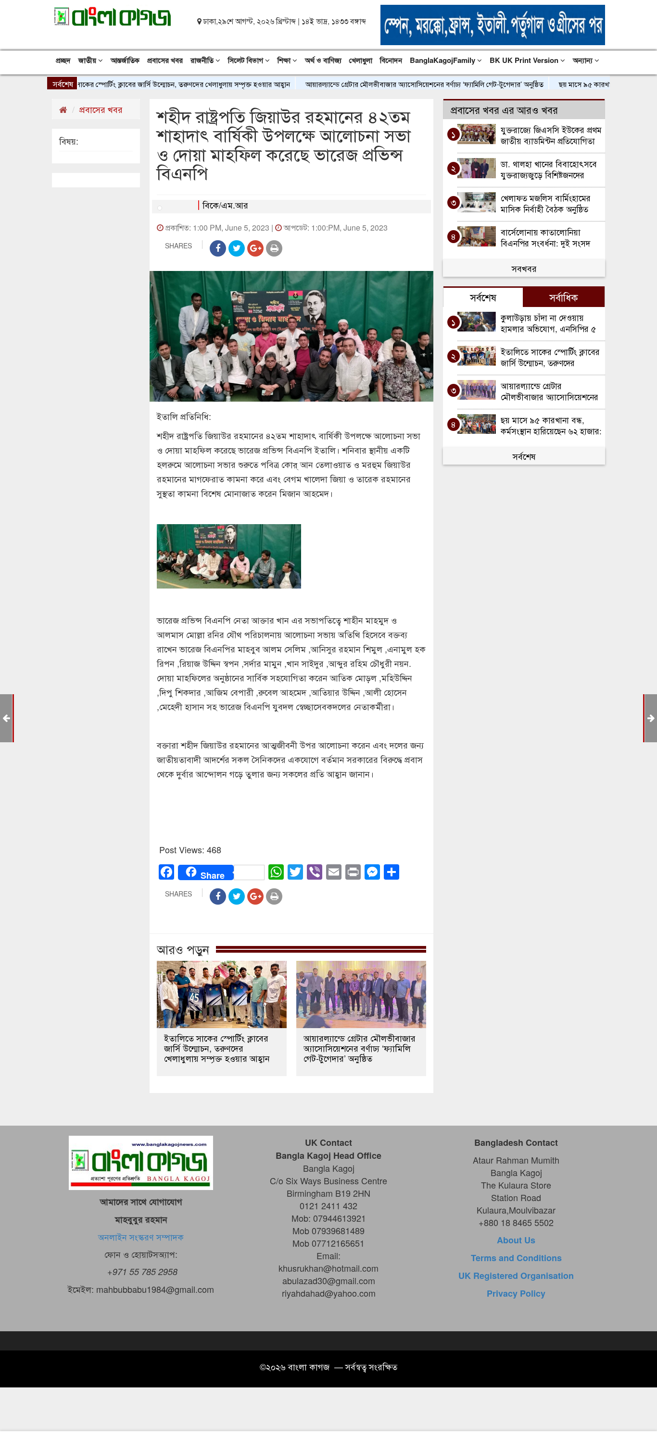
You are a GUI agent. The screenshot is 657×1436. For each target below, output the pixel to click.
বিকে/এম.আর (225, 204)
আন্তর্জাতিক (125, 60)
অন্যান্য (583, 60)
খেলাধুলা (360, 60)
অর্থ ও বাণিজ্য (323, 60)
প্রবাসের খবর (165, 60)
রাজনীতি (202, 60)
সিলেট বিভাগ (246, 60)
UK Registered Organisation (516, 1275)
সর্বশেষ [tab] (483, 297)
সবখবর (524, 268)
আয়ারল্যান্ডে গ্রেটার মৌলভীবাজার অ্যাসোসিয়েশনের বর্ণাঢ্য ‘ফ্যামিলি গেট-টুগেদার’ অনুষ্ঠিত (397, 84)
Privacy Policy (516, 1293)
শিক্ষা (285, 60)
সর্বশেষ (524, 456)
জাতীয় (88, 60)
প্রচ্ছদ (63, 60)
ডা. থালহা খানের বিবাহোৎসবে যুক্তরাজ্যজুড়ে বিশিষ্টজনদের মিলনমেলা (549, 169)
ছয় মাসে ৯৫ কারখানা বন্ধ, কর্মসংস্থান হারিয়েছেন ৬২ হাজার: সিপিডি (551, 425)
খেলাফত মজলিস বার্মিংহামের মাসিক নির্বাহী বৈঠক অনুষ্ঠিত (546, 203)
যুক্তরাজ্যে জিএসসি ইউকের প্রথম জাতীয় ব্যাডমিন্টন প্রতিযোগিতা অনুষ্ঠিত (551, 135)
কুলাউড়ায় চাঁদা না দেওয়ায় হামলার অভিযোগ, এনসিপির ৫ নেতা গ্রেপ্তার (548, 322)
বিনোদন (391, 60)
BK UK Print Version (525, 60)
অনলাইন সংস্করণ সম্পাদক (141, 1236)
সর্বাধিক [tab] (563, 297)
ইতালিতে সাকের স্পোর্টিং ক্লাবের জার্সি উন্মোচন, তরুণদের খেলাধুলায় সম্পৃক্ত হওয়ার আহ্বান (142, 84)
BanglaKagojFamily (443, 60)
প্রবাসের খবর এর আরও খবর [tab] (504, 109)
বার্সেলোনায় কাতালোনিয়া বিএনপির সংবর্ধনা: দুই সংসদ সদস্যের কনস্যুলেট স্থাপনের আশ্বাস (545, 237)
